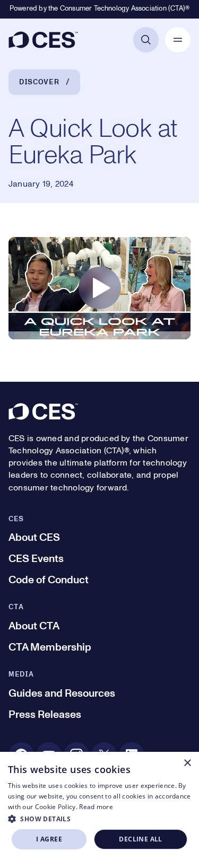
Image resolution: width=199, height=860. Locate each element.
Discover (39, 82)
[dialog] (99, 806)
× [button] (187, 763)
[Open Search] (146, 39)
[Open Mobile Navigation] (178, 39)
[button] (99, 818)
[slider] (99, 337)
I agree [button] (49, 839)
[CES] (43, 39)
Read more (96, 806)
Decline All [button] (140, 839)
